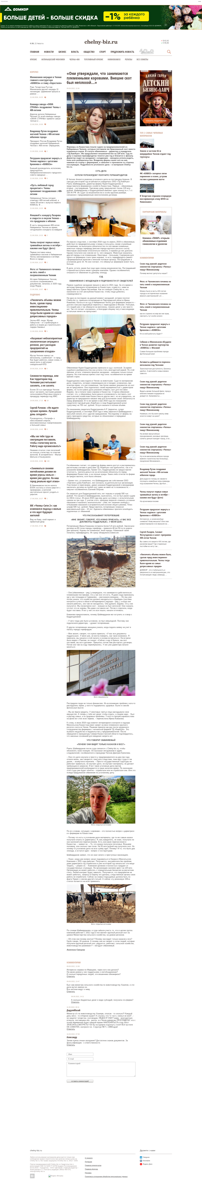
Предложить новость (122, 51)
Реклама (88, 1173)
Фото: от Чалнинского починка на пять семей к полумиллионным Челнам (45, 272)
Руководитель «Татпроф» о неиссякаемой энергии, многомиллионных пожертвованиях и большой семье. (46, 421)
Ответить (71, 976)
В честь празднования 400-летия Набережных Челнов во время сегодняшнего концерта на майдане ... (46, 228)
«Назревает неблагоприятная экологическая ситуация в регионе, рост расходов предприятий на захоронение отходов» (46, 344)
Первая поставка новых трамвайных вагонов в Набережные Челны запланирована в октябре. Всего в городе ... (46, 255)
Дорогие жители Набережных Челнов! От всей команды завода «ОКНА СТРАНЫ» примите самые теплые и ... (45, 117)
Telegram (146, 1157)
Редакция (88, 1162)
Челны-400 (74, 59)
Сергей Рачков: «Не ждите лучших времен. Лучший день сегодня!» (44, 411)
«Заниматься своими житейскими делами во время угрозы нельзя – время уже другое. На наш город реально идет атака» (45, 474)
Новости (49, 51)
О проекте (89, 1158)
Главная (34, 51)
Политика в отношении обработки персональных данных (106, 1176)
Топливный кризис (93, 59)
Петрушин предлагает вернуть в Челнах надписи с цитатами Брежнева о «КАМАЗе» (46, 161)
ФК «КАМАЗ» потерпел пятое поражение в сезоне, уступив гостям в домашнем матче (153, 176)
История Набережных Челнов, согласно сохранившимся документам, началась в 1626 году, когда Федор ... (46, 282)
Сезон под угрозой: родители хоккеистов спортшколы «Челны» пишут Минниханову (155, 266)
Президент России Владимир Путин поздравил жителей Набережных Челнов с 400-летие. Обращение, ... (46, 144)
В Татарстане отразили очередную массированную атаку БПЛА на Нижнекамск (155, 198)
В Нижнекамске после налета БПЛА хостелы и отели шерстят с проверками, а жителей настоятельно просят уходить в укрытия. (45, 489)
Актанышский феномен (53, 59)
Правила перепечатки (93, 1165)
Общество (89, 51)
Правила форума (91, 1169)
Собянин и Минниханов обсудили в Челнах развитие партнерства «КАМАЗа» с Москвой (155, 344)
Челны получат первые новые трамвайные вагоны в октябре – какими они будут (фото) (46, 245)
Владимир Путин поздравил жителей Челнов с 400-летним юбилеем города (45, 134)
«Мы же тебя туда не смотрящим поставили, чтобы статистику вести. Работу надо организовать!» (45, 441)
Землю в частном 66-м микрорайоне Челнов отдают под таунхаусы (155, 153)
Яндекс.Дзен (147, 1164)
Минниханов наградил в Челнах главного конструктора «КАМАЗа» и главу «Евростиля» (46, 80)
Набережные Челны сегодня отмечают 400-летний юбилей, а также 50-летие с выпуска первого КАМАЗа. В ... (45, 201)
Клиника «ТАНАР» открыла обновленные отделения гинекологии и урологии (156, 241)
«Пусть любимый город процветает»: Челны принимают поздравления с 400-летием (46, 190)
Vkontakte (146, 1161)
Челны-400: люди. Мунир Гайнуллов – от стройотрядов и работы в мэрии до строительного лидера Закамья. (45, 323)
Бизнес (62, 51)
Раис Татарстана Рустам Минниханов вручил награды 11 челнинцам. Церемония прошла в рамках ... (45, 90)
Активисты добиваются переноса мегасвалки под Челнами (155, 363)
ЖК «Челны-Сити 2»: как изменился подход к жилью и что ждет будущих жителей (45, 510)
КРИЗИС (33, 59)
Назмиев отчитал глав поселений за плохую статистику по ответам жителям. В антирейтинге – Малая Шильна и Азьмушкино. (45, 453)
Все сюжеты (142, 59)
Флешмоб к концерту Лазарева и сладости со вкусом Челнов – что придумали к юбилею (45, 218)
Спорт (102, 51)
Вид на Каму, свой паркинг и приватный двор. (43, 520)
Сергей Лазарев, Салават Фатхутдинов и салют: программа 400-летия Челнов (155, 534)
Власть (75, 51)
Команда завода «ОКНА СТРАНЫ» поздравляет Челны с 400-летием (45, 107)
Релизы (128, 59)
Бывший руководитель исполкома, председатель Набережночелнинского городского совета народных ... (45, 171)
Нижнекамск (114, 59)
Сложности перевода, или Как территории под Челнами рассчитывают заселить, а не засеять (44, 380)
